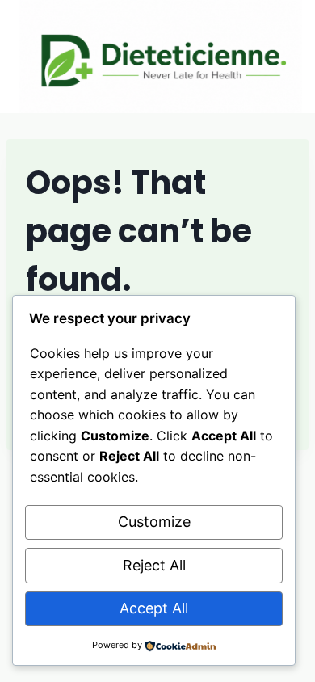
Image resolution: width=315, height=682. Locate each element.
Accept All (154, 608)
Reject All (154, 565)
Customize (154, 521)
